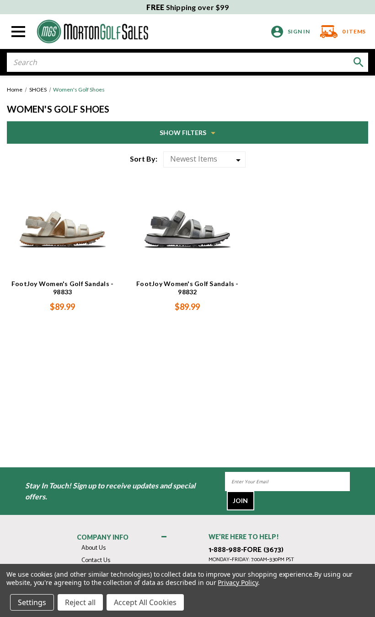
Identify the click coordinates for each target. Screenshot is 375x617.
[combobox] (187, 62)
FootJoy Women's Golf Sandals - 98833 (62, 288)
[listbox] (204, 160)
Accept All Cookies (145, 602)
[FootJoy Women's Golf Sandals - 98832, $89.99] (187, 229)
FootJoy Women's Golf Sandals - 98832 (187, 288)
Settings (32, 602)
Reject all (80, 602)
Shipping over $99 (187, 7)
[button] (187, 132)
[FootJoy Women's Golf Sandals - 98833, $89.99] (62, 229)
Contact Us (95, 560)
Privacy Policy (237, 582)
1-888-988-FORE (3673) (246, 550)
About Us (93, 548)
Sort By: (143, 158)
